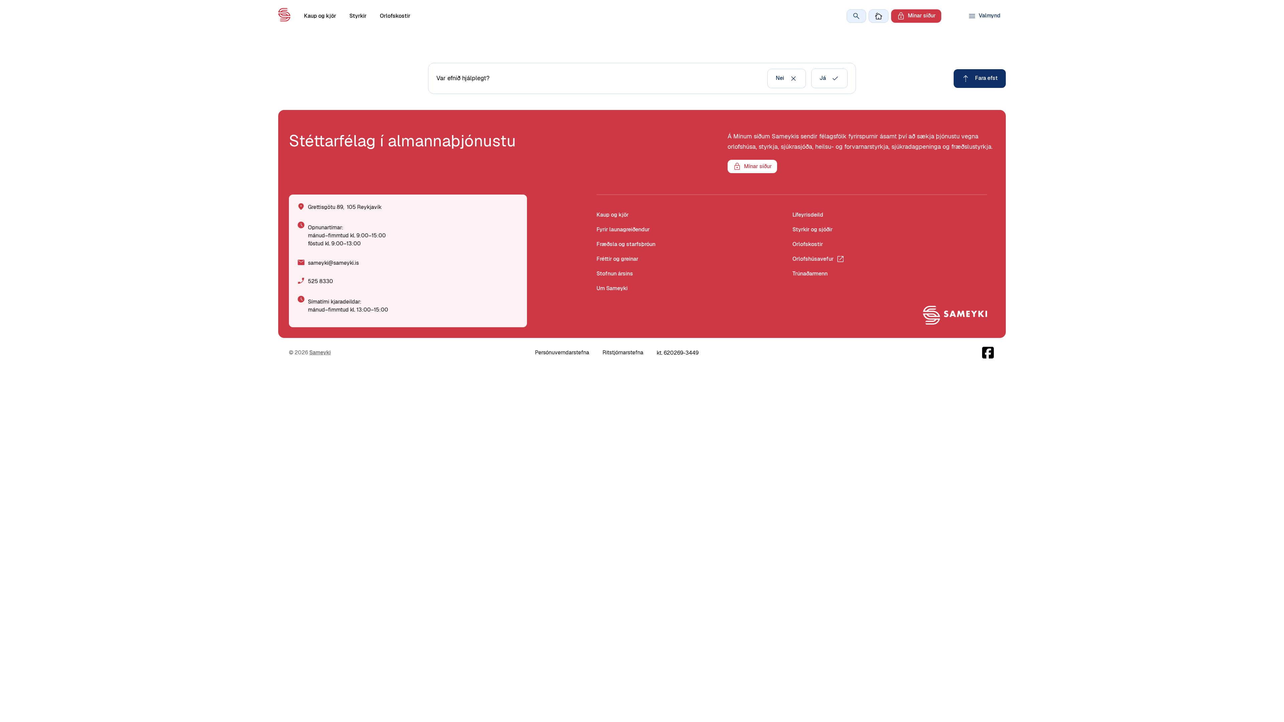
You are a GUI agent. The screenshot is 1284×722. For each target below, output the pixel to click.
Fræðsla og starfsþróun (626, 244)
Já (823, 78)
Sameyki (320, 352)
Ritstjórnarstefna (623, 352)
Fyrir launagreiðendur (623, 229)
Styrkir (357, 15)
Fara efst (986, 78)
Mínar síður (922, 15)
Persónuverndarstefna (562, 352)
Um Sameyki (612, 288)
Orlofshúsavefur (813, 258)
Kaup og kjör (320, 15)
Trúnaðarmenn (810, 273)
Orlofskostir (395, 15)
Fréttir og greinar (617, 258)
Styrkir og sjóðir (812, 229)
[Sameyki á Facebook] (988, 352)
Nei (780, 78)
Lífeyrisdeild (807, 214)
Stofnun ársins (615, 273)
